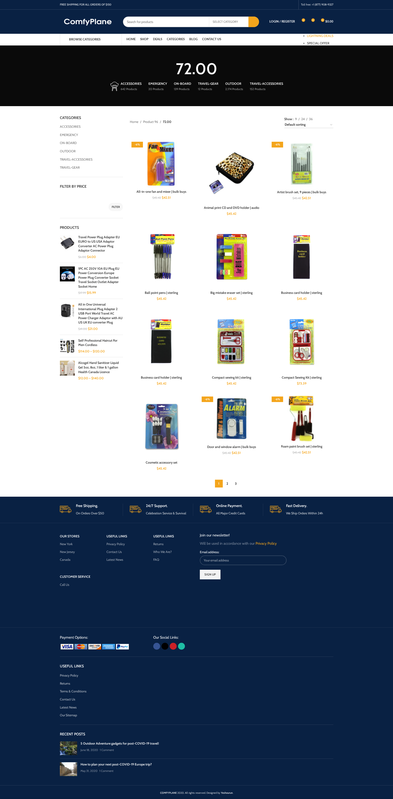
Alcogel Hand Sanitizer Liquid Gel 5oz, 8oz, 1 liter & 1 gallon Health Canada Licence (98, 367)
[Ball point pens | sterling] (161, 257)
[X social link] (281, 4)
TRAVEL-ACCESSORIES (76, 159)
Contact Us (114, 552)
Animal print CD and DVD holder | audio (231, 208)
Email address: (209, 552)
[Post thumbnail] (68, 748)
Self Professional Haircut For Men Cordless (97, 342)
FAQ (156, 560)
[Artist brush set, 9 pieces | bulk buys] (301, 164)
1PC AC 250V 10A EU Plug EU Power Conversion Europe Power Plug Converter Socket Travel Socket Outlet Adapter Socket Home (98, 277)
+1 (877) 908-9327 (322, 4)
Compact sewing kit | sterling (231, 377)
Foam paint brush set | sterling (301, 446)
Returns (158, 544)
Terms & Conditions (73, 691)
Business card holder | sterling (301, 293)
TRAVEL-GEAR (70, 167)
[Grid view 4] (331, 118)
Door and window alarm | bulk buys (231, 447)
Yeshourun (227, 792)
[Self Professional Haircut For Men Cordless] (67, 346)
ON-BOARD (68, 143)
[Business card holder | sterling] (301, 257)
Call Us (64, 585)
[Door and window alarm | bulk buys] (231, 419)
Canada (65, 560)
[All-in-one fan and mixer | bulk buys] (161, 163)
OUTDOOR (67, 151)
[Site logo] (88, 21)
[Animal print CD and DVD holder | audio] (231, 172)
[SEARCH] (253, 22)
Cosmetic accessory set (161, 462)
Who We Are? (162, 552)
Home (134, 122)
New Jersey (67, 552)
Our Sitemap (68, 715)
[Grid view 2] (316, 118)
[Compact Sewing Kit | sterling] (301, 341)
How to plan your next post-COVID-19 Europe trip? (116, 764)
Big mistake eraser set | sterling (231, 293)
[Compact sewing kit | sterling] (231, 341)
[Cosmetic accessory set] (161, 426)
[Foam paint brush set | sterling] (301, 418)
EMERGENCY (69, 135)
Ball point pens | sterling (161, 293)
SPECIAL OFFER (318, 43)
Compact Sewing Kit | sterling (302, 377)
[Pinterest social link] (287, 4)
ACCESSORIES (70, 127)
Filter (116, 207)
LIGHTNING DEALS (320, 36)
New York (66, 544)
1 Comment (107, 750)
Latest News (114, 560)
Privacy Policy (115, 544)
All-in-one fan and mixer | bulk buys (161, 192)
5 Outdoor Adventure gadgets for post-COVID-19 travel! (120, 743)
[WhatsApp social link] (293, 4)
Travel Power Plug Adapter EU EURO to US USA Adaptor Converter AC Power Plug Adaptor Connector (99, 244)
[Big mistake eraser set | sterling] (231, 257)
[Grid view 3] (324, 118)
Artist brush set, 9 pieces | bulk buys (301, 192)
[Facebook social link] (276, 4)
